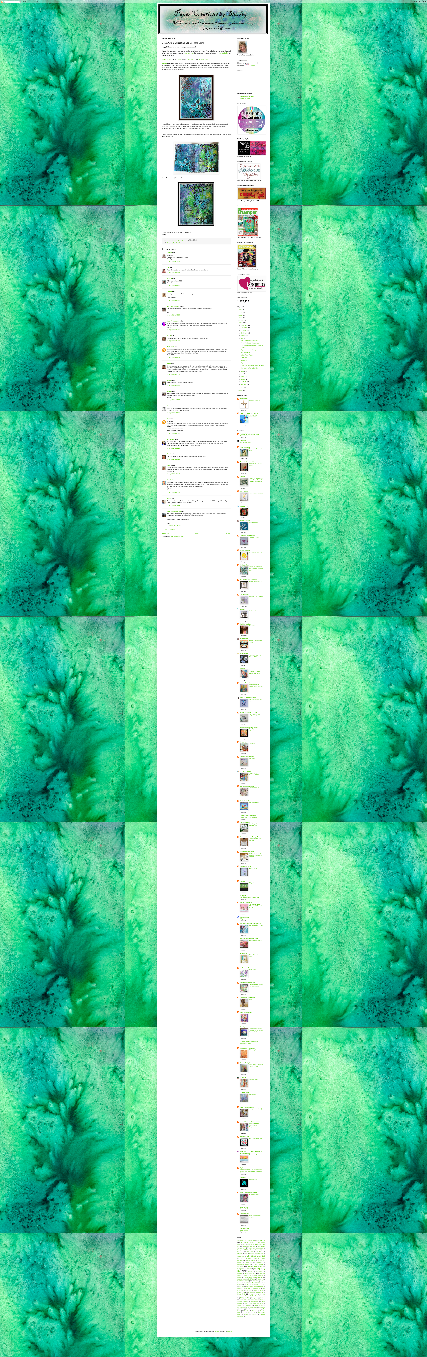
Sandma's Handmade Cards (249, 727)
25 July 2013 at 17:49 (173, 474)
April (242, 376)
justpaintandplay (245, 917)
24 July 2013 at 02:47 (173, 300)
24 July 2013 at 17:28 (173, 400)
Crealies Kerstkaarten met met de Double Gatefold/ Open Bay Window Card (256, 480)
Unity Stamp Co (252, 1312)
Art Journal (261, 1240)
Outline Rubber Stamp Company (255, 1296)
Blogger (229, 1331)
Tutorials (246, 1311)
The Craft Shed (244, 1213)
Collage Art (248, 1262)
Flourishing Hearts (254, 537)
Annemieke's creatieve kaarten (250, 1122)
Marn (168, 419)
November (244, 328)
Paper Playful (244, 399)
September (244, 333)
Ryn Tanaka (170, 439)
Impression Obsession (252, 1283)
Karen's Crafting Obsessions (249, 1042)
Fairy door (252, 743)
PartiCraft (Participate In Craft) (249, 434)
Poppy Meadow (245, 363)
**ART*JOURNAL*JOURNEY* (249, 413)
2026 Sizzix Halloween (246, 442)
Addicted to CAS (241, 1240)
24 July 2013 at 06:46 (173, 330)
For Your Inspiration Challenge (253, 1277)
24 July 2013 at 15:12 (173, 385)
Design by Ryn (166, 59)
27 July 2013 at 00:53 (173, 492)
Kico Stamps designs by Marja (254, 1286)
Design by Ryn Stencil (244, 1269)
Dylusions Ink (250, 1273)
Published (262, 1298)
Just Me (242, 881)
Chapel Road (240, 1256)
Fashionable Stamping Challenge (253, 1275)
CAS (246, 1253)
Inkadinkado (255, 1284)
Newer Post (165, 533)
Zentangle (254, 1314)
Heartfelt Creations (243, 1281)
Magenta (242, 668)
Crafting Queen (244, 594)
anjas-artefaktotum (246, 1012)
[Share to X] (192, 240)
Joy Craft (263, 1284)
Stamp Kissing (259, 1305)
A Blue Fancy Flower (247, 355)
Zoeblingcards (244, 1027)
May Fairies (252, 758)
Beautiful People (253, 522)
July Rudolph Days (254, 802)
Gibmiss (169, 252)
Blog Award (250, 1251)
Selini (180, 59)
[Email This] (188, 240)
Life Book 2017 (257, 1288)
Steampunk (262, 1307)
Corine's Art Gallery (246, 866)
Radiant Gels (242, 1299)
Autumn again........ (254, 1050)
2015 (241, 318)
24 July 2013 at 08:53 (173, 357)
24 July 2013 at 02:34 (173, 272)
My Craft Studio (253, 1294)
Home (196, 533)
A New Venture (244, 1230)
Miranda (164, 63)
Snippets (242, 609)
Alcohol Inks (251, 1240)
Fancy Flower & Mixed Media (249, 340)
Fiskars (239, 1277)
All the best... (252, 625)
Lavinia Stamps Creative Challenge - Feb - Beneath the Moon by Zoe (256, 1030)
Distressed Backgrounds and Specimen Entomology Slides (256, 568)
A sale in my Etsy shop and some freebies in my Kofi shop (255, 855)
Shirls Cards (244, 1207)
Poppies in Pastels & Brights (249, 350)
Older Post (227, 533)
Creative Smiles (245, 521)
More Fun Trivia (244, 435)
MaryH (169, 363)
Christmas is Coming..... (255, 1155)
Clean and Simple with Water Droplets (252, 365)
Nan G (169, 336)
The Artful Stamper (256, 1309)
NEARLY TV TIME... (254, 788)
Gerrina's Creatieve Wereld (248, 462)
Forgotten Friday (241, 1279)
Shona (169, 380)
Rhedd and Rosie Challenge (255, 1299)
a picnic (251, 507)
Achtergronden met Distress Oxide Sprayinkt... (254, 1125)
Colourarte (259, 1262)
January (243, 384)
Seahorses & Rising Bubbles (249, 368)
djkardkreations (245, 550)
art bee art (243, 1077)
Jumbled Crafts (245, 1228)
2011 (241, 390)
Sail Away (244, 360)
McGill (261, 1290)
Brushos (239, 1253)
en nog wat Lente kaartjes (256, 1109)
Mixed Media (241, 1294)
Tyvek (244, 1312)
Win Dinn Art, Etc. (245, 624)
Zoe (168, 267)
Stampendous (253, 1307)
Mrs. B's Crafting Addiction (248, 580)
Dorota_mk (243, 742)
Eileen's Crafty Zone (246, 1063)
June (242, 371)
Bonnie (169, 454)
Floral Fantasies (245, 447)
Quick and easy (253, 868)
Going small (243, 919)
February (244, 382)
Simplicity (239, 1305)
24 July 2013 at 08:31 (173, 341)
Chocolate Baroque (256, 1256)
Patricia (169, 278)
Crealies (242, 476)
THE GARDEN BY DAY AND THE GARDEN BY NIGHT (255, 905)
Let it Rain (244, 358)
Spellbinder (248, 1305)
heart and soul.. (253, 1179)
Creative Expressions (255, 1266)
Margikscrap (244, 639)
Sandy (169, 391)
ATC (244, 1244)
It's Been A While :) (254, 1194)
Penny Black (244, 1298)
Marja (255, 1290)
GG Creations (244, 491)
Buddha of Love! (253, 1079)
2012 (241, 387)
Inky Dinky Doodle (245, 771)
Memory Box (241, 1292)
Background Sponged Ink (256, 1248)
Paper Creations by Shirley (248, 1192)
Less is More (246, 1288)
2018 (241, 310)
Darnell (169, 498)
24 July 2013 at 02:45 (173, 285)
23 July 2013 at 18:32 (173, 261)
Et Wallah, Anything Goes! (256, 552)
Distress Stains (259, 1271)
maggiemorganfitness (247, 96)
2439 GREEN (252, 969)
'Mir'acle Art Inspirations (247, 1048)
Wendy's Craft (244, 1136)
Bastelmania (244, 653)
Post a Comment (170, 529)
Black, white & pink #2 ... (246, 1043)
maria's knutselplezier (174, 511)
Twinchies (254, 1311)
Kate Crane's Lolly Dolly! (255, 1138)
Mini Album (251, 1292)
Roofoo (217, 1331)
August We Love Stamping (256, 596)
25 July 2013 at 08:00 (173, 433)
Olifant (250, 999)
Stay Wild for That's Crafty (256, 925)
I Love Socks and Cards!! (248, 698)
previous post (189, 53)
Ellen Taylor (170, 480)
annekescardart (245, 822)
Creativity (243, 1177)
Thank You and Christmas (256, 493)
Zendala (246, 1314)
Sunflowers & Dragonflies (248, 816)
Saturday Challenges (254, 400)
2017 (241, 312)
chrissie (169, 291)
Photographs (254, 1298)
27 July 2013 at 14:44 (173, 505)
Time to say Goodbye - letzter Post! (249, 897)
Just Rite (241, 1286)
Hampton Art (260, 1279)
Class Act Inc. (251, 1260)
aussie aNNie (244, 506)
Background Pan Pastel (249, 1246)
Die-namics (250, 1271)
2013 (241, 323)
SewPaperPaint (244, 565)
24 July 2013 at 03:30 (173, 315)
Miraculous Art (259, 1292)
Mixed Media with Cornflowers (250, 343)
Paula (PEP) (170, 347)
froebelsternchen (245, 968)
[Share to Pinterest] (196, 240)
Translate (252, 65)
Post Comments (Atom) (177, 536)
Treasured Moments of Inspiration (250, 924)
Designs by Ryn (224, 53)
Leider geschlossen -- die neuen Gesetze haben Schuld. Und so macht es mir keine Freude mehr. (251, 1171)
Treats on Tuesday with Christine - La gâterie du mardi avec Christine (255, 671)
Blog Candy (259, 1251)
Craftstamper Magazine (244, 1264)
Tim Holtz (243, 440)
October (243, 330)
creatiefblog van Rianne (247, 997)
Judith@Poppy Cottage (247, 756)
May (242, 374)
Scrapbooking (254, 1301)
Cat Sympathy (253, 611)
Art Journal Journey (247, 1242)
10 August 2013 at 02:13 (174, 525)
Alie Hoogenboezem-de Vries (249, 938)
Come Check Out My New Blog (248, 817)
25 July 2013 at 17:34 (173, 459)
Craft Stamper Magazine (247, 982)
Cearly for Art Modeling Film (256, 1253)
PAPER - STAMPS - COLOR (248, 712)
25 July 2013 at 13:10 (173, 448)
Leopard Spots (203, 59)
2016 (241, 315)
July (242, 338)
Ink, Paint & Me (244, 1092)
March (243, 379)
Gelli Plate (179, 242)
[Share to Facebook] (194, 240)
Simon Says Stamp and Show (254, 1303)
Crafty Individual (258, 1264)
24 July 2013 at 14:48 (173, 374)
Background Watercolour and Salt (248, 1250)
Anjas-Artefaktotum (173, 321)
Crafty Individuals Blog (247, 786)
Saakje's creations (242, 1301)
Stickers (241, 1309)
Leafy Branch (191, 59)
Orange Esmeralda (246, 902)
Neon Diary (243, 953)
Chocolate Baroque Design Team (250, 837)
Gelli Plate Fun (245, 352)
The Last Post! (244, 1209)
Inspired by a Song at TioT (256, 581)
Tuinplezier (252, 883)
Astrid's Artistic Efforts (247, 852)
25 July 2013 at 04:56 (173, 413)
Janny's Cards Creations (248, 683)
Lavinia (239, 1288)
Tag (247, 1309)
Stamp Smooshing (242, 1307)
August (243, 335)
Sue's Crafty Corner (173, 306)
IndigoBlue (247, 1284)
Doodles (239, 1273)
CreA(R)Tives (244, 896)
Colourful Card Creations (248, 535)
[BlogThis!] (190, 240)
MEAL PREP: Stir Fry (245, 98)
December (244, 325)
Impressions (252, 1094)
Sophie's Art (244, 1168)
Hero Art (254, 1281)
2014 (241, 320)
